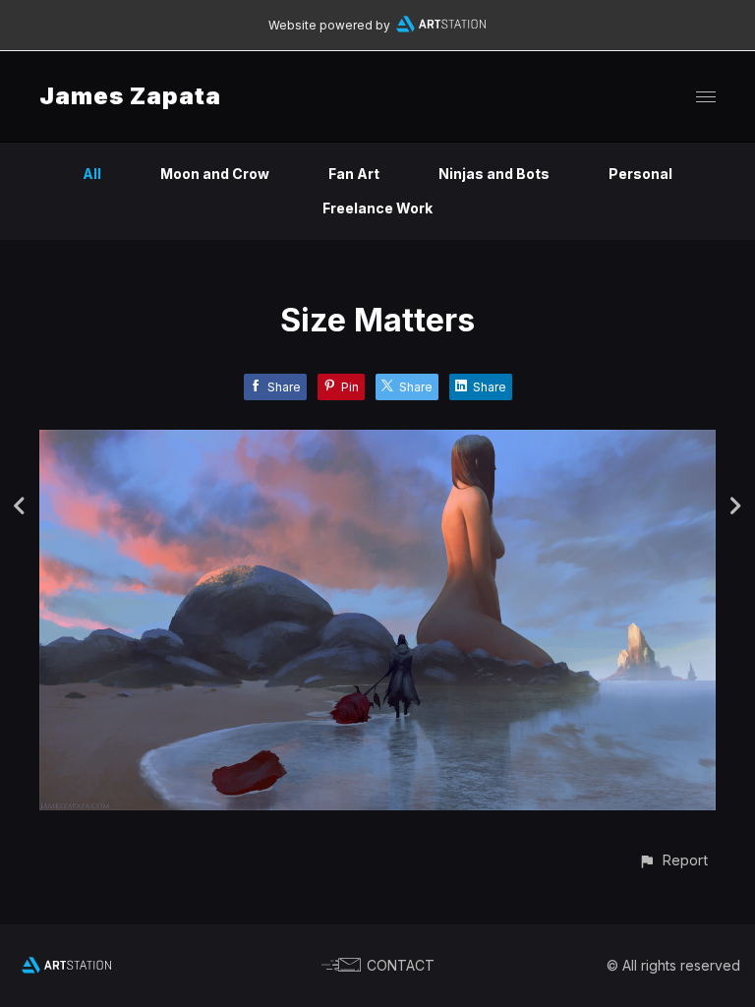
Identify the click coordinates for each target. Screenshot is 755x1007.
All (92, 173)
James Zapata (130, 96)
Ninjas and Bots (494, 173)
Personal (640, 173)
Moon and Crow (214, 173)
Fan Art (353, 173)
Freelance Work (377, 208)
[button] (673, 860)
